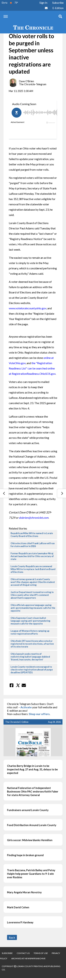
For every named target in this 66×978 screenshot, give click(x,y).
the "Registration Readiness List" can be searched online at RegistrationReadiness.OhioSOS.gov (32, 368)
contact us (23, 953)
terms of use (41, 953)
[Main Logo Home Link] (33, 27)
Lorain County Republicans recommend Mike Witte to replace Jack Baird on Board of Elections (33, 569)
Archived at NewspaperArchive (28, 958)
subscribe (7, 953)
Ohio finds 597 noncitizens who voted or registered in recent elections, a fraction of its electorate (32, 644)
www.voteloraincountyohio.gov (27, 308)
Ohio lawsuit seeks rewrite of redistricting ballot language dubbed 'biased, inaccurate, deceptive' (30, 656)
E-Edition (58, 8)
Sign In (43, 2)
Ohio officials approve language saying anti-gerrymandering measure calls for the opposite (33, 608)
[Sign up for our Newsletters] (46, 8)
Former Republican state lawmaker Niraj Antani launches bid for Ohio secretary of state (32, 556)
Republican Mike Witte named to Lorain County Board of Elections (32, 534)
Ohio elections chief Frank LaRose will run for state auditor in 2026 (33, 545)
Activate (26, 707)
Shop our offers (39, 714)
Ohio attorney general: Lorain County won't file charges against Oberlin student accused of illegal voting (33, 582)
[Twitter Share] (17, 685)
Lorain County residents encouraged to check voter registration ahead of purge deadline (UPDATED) (32, 669)
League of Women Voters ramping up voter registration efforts (30, 632)
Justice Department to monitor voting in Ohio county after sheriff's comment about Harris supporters (32, 595)
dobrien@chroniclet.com (33, 517)
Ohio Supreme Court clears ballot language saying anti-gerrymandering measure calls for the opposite (30, 621)
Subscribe (58, 2)
